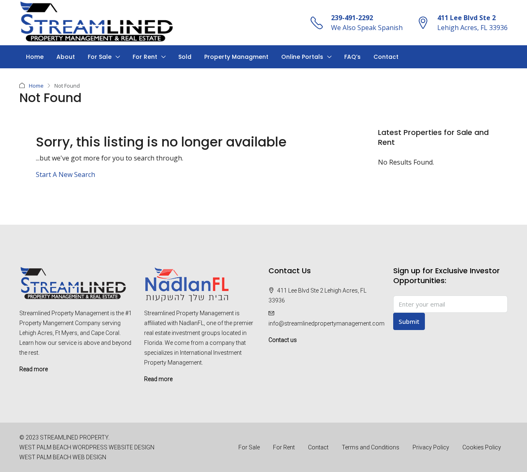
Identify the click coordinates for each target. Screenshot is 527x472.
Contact (386, 57)
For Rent (145, 57)
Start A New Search (65, 174)
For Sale (100, 57)
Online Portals (302, 57)
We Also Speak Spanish (367, 27)
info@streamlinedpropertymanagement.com (326, 323)
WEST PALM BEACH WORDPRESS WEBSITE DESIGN (86, 447)
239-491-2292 (352, 17)
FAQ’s (352, 57)
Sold (184, 57)
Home (35, 57)
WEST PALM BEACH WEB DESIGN (62, 457)
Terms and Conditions (370, 447)
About (65, 57)
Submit (409, 321)
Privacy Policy (431, 447)
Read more (33, 369)
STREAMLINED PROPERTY (74, 437)
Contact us (282, 340)
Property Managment (236, 57)
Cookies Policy (481, 447)
